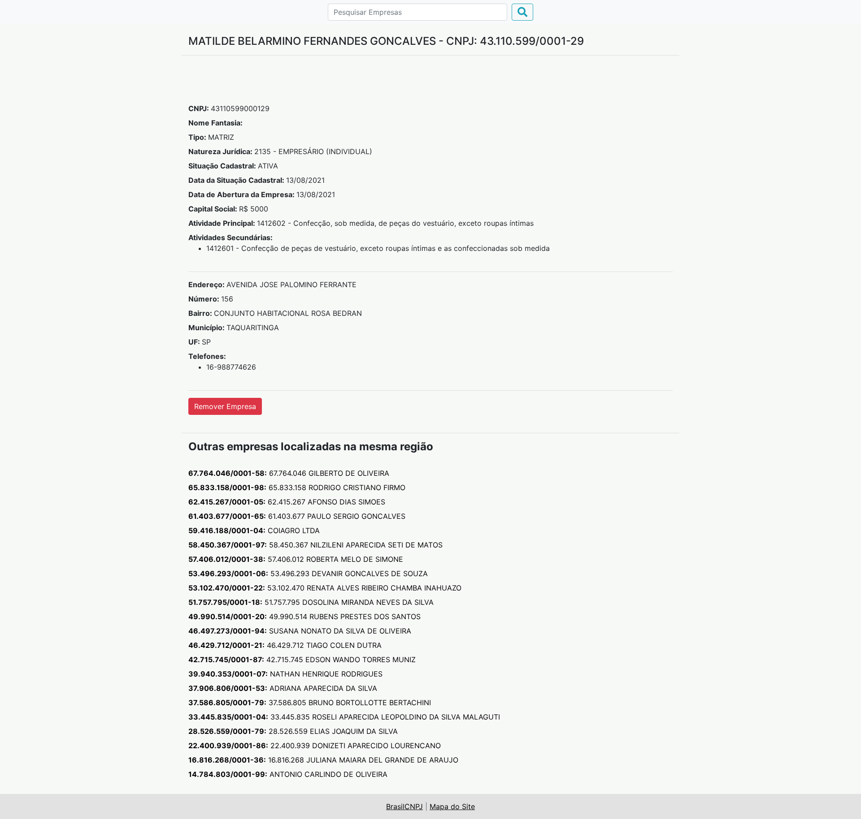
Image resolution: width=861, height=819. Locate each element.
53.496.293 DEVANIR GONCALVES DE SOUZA (308, 573)
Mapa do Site (452, 806)
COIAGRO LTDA (254, 530)
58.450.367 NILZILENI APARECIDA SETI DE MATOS (315, 544)
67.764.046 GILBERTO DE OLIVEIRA (288, 473)
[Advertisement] (430, 83)
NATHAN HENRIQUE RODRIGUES (285, 673)
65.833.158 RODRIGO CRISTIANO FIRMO (296, 487)
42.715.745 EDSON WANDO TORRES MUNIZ (302, 659)
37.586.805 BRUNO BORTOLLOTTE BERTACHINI (309, 702)
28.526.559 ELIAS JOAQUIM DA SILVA (293, 731)
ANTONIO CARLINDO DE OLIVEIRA (287, 774)
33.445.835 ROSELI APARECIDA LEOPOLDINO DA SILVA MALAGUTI (344, 716)
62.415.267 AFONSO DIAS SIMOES (286, 501)
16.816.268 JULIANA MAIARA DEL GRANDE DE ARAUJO (323, 759)
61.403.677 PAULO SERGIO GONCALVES (296, 516)
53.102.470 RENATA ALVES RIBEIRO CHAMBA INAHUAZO (324, 587)
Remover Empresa (225, 406)
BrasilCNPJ (404, 806)
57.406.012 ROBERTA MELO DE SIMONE (295, 559)
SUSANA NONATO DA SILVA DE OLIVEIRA (299, 630)
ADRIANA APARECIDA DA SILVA (282, 688)
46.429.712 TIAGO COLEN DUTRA (285, 645)
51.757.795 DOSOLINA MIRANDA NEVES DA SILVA (311, 602)
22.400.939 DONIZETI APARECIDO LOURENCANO (314, 745)
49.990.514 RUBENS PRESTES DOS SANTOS (304, 616)
